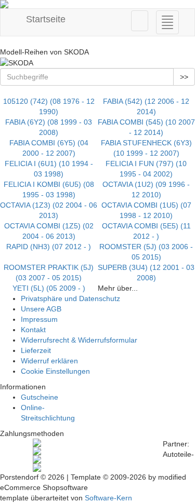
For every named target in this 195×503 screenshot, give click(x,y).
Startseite (44, 19)
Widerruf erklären (49, 361)
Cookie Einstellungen (55, 371)
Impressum (39, 319)
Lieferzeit (36, 350)
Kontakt (33, 329)
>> (184, 77)
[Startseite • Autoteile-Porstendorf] (97, 4)
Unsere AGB (41, 309)
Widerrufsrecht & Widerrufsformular (79, 340)
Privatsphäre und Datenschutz (70, 298)
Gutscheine (39, 397)
